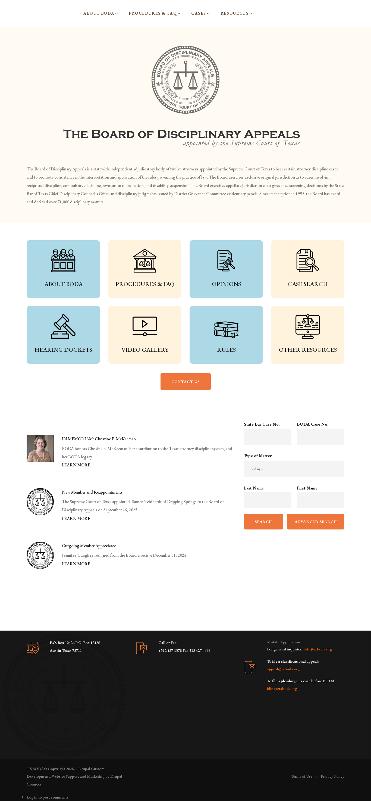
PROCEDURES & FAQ (144, 284)
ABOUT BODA (63, 284)
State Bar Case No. (262, 424)
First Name (307, 488)
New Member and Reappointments (92, 492)
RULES (226, 350)
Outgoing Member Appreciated (89, 545)
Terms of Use (302, 776)
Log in (32, 797)
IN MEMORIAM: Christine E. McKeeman (99, 439)
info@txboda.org (318, 649)
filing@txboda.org (282, 688)
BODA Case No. (312, 424)
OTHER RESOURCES (308, 350)
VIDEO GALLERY (144, 350)
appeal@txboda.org (283, 668)
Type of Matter (258, 456)
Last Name (254, 488)
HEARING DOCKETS (63, 350)
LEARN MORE (76, 465)
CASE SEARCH (308, 284)
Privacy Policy (332, 776)
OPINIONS (226, 284)
